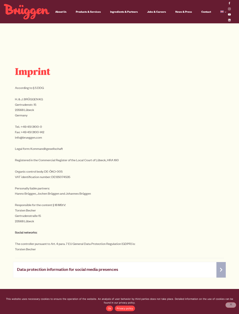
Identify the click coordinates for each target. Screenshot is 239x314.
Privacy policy (125, 308)
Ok (109, 308)
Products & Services (88, 11)
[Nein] (230, 305)
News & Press (183, 11)
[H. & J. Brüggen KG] (26, 11)
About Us (60, 11)
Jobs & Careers (156, 11)
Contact (206, 11)
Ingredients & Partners (124, 11)
